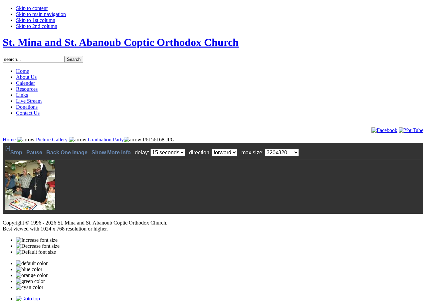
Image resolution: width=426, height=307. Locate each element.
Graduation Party (106, 139)
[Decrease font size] (38, 246)
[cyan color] (29, 287)
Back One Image (67, 152)
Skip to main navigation (41, 14)
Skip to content (32, 8)
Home (9, 139)
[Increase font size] (37, 240)
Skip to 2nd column (36, 26)
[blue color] (29, 269)
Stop (17, 152)
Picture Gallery (52, 139)
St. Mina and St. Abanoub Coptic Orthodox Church (121, 42)
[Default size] (36, 252)
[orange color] (32, 275)
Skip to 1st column (35, 20)
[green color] (30, 281)
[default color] (32, 263)
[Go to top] (28, 298)
